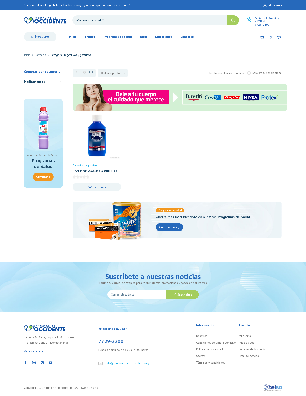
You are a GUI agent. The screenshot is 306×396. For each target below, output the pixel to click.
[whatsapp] (42, 362)
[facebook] (25, 362)
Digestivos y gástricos (85, 165)
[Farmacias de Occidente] (45, 20)
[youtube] (50, 362)
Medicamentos (34, 82)
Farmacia (40, 55)
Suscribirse (184, 294)
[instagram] (34, 362)
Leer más (99, 187)
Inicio (27, 55)
